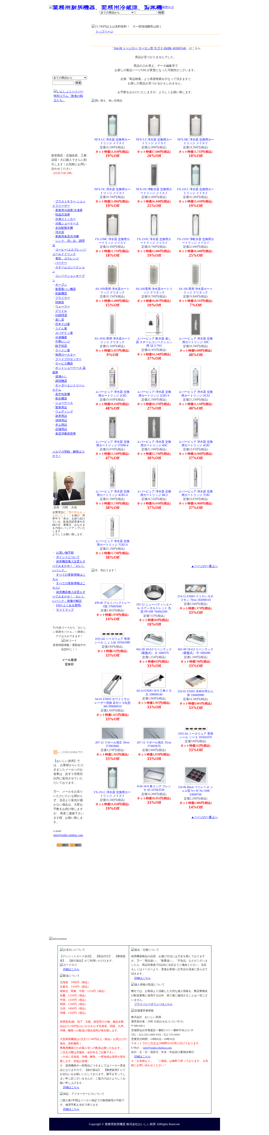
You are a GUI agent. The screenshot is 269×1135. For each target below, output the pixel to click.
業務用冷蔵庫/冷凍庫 (69, 210)
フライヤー (62, 297)
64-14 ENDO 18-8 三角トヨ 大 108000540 (154, 692)
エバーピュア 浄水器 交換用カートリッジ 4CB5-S (112, 493)
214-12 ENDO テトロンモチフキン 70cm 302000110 (196, 598)
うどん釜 (61, 328)
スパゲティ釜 (64, 333)
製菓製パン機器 (65, 289)
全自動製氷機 (64, 227)
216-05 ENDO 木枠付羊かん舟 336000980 (196, 693)
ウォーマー (62, 306)
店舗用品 (61, 429)
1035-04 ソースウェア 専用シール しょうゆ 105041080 (112, 640)
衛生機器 (61, 398)
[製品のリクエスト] (69, 182)
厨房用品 (61, 416)
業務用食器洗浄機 (67, 236)
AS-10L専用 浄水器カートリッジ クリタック (196, 290)
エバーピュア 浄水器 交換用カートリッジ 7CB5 (196, 493)
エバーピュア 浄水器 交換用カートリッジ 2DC (196, 340)
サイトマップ (65, 609)
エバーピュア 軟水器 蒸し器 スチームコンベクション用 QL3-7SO (154, 342)
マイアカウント (125, 20)
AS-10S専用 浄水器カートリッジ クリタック (154, 290)
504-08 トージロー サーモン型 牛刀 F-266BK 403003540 (150, 48)
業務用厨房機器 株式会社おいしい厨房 (130, 1124)
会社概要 (76, 20)
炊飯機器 (61, 293)
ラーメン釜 (62, 350)
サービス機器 (64, 363)
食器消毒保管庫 (65, 433)
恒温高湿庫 (62, 214)
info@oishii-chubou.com (68, 835)
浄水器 (59, 232)
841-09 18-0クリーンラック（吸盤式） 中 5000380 (195, 651)
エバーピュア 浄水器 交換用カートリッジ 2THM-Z (112, 443)
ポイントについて (114, 7)
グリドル (61, 310)
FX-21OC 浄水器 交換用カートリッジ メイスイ (154, 240)
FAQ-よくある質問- (69, 605)
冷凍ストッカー (65, 219)
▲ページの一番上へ (204, 566)
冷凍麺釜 (61, 337)
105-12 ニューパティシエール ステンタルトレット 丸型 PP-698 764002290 (154, 608)
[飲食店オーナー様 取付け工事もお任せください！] (69, 131)
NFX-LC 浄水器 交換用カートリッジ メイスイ (112, 141)
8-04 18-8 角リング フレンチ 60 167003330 (154, 788)
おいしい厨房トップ (59, 20)
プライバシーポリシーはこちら (153, 1004)
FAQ (182, 20)
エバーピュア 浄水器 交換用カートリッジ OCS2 (196, 393)
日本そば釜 (62, 324)
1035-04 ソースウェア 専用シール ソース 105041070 (195, 735)
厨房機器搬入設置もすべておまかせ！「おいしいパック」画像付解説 (69, 596)
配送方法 (106, 20)
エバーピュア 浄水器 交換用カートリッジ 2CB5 (112, 393)
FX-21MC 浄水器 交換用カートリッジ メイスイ (112, 240)
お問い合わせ (166, 20)
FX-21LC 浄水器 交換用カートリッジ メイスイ (195, 190)
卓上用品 (61, 424)
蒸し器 (59, 319)
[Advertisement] (69, 871)
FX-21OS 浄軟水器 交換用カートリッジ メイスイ (195, 240)
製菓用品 (61, 407)
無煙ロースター (65, 354)
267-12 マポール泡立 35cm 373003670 (154, 744)
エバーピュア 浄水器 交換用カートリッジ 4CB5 (196, 443)
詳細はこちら (71, 969)
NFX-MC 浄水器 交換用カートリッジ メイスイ (195, 141)
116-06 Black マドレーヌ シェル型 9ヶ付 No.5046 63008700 (195, 790)
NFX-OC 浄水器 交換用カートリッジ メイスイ (112, 190)
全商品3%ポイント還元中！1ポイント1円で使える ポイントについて (69, 52)
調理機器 (61, 381)
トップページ (104, 31)
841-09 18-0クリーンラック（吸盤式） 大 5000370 (154, 651)
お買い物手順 (137, 7)
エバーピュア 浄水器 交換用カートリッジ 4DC (154, 443)
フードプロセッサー (68, 359)
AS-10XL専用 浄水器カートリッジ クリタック (112, 340)
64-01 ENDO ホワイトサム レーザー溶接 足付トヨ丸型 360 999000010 (112, 702)
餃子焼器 (61, 346)
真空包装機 (62, 394)
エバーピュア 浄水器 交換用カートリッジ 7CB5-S (112, 542)
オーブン (61, 284)
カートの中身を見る (205, 19)
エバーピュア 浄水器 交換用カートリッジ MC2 (154, 493)
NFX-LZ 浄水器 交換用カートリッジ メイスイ (154, 141)
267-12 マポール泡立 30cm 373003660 (112, 744)
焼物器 (59, 302)
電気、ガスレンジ (67, 258)
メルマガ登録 (146, 20)
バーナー (61, 262)
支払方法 (91, 20)
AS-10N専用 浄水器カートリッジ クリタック (112, 290)
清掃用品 (61, 420)
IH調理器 (61, 315)
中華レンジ (62, 341)
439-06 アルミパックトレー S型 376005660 (112, 604)
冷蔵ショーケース (67, 223)
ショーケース (64, 403)
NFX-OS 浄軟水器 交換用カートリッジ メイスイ (154, 190)
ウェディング (64, 411)
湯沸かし (61, 376)
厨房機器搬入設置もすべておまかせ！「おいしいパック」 (69, 566)
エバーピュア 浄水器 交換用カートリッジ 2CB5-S (154, 393)
